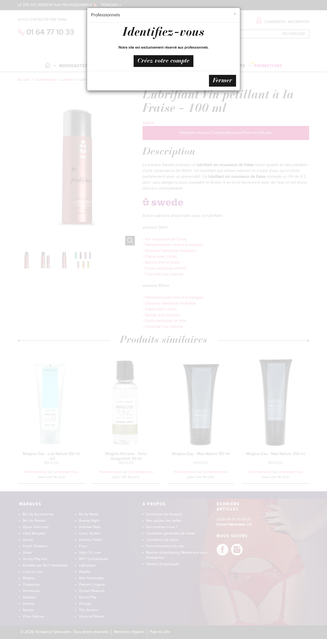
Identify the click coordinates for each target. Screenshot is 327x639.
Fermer (222, 81)
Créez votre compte (163, 61)
